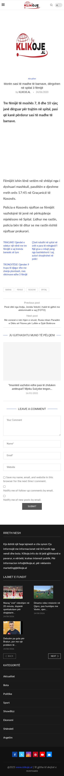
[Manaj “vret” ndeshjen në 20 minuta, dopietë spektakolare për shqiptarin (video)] (13, 592)
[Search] (51, 5)
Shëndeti (8, 729)
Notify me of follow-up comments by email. (28, 490)
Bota (6, 685)
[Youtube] (42, 754)
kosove (32, 290)
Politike (7, 694)
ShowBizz (8, 711)
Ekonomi (8, 720)
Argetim (7, 737)
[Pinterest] (35, 754)
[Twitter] (21, 754)
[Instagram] (28, 754)
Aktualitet (9, 676)
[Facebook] (14, 754)
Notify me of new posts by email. (22, 500)
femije (20, 290)
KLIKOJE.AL (24, 92)
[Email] (49, 754)
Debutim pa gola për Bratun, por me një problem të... (13, 641)
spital (44, 290)
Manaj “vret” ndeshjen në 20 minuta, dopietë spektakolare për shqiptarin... (16, 608)
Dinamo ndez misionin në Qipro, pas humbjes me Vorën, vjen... (47, 606)
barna (8, 290)
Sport (6, 702)
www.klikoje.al (24, 767)
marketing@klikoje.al (15, 568)
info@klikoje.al (26, 563)
